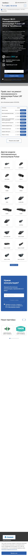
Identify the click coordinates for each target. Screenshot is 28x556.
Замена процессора (6, 128)
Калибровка (4, 116)
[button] (23, 319)
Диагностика (5, 110)
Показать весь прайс (14, 140)
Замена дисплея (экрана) (7, 122)
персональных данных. (17, 80)
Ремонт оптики (5, 134)
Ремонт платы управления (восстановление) (8, 119)
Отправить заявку (14, 75)
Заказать (23, 110)
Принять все (14, 553)
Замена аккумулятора (7, 125)
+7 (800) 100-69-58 (10, 5)
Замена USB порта (6, 131)
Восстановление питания (7, 113)
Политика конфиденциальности (9, 549)
